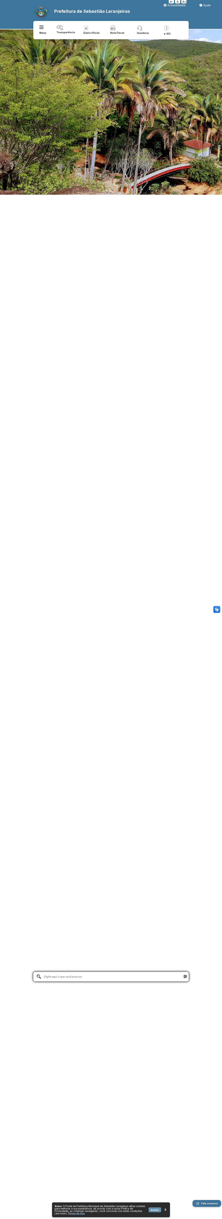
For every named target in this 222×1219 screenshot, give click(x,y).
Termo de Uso (76, 1213)
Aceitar (155, 1209)
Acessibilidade (176, 5)
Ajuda (206, 5)
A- (171, 1)
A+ (184, 1)
